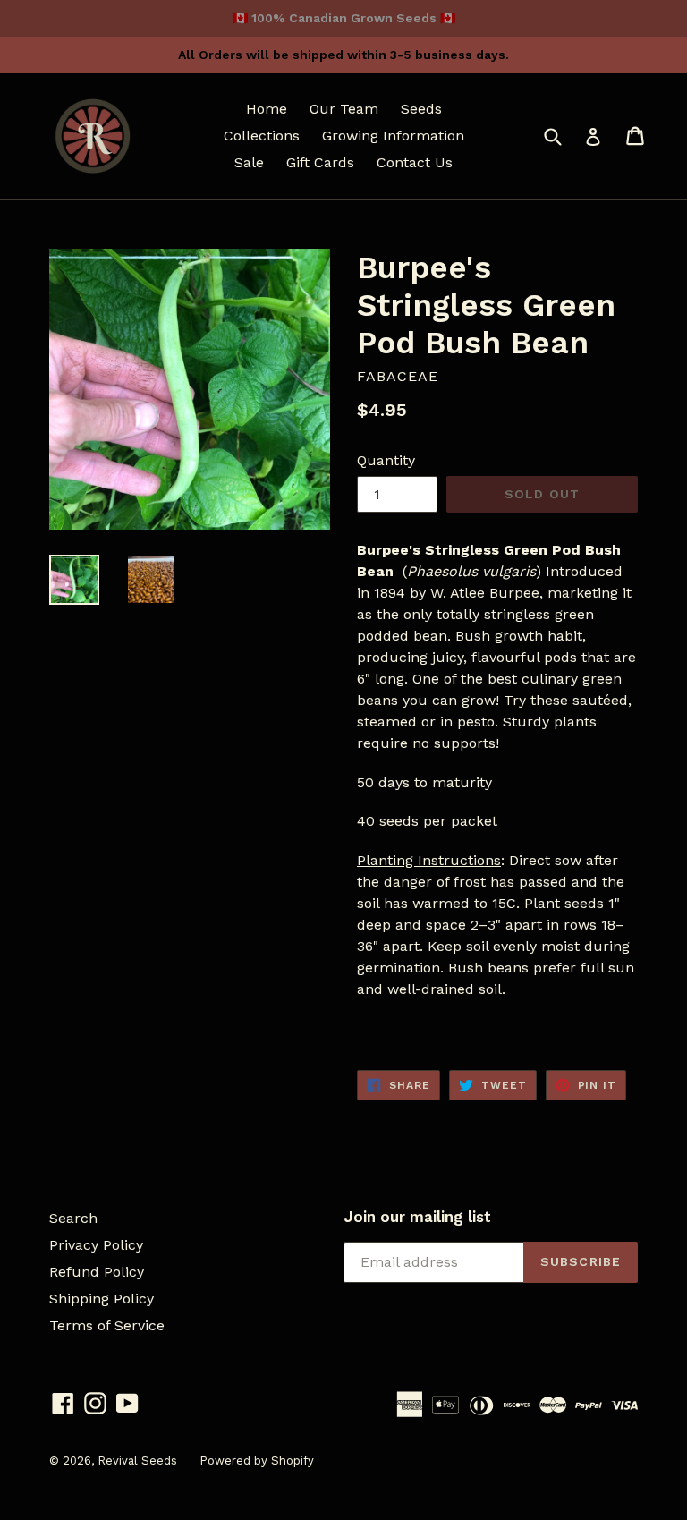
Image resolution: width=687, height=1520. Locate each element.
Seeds (421, 108)
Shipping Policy (101, 1298)
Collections (262, 135)
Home (266, 108)
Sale (249, 162)
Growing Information (393, 135)
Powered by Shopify (256, 1460)
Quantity (386, 460)
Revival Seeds (137, 1460)
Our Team (344, 108)
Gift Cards (320, 162)
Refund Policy (96, 1271)
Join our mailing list (417, 1217)
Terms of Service (107, 1325)
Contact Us (415, 162)
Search (73, 1218)
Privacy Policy (96, 1244)
